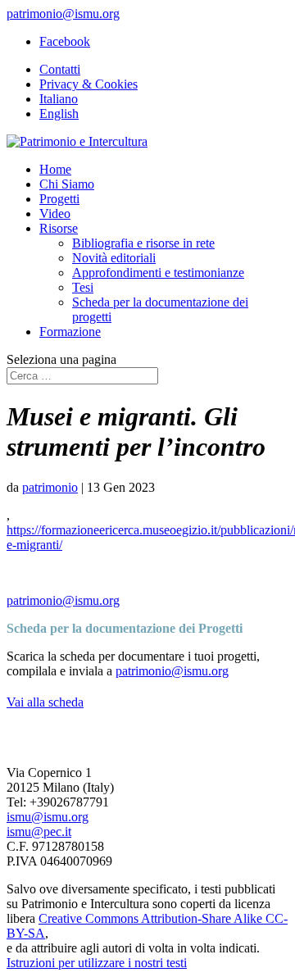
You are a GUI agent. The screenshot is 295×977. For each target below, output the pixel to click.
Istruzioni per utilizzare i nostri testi (97, 963)
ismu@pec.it (39, 831)
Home (55, 169)
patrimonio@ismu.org (63, 600)
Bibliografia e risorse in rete (143, 243)
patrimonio (50, 487)
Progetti (59, 199)
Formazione (70, 332)
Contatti (59, 69)
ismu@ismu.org (47, 817)
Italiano (58, 99)
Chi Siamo (66, 184)
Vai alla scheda (45, 702)
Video (54, 213)
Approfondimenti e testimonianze (158, 272)
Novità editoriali (114, 258)
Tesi (82, 287)
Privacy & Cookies (88, 84)
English (59, 113)
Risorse (58, 228)
